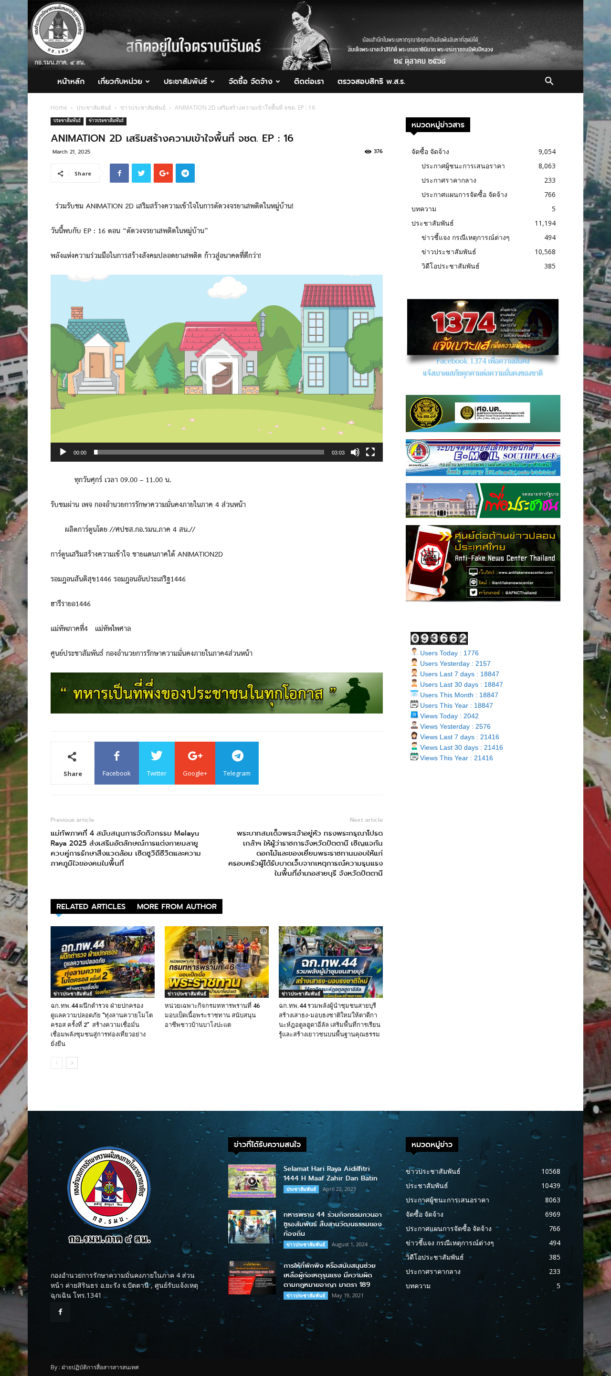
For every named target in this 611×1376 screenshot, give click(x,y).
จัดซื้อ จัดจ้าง (251, 81)
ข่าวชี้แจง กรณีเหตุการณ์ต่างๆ (465, 237)
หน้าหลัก (70, 81)
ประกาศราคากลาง (448, 180)
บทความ (423, 208)
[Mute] (355, 452)
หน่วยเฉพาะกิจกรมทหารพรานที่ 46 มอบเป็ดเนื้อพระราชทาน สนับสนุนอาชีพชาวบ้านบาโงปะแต (212, 1015)
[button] (548, 82)
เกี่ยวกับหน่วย (120, 81)
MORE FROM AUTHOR (177, 906)
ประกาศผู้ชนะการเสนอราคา (463, 165)
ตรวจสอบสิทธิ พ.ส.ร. (371, 81)
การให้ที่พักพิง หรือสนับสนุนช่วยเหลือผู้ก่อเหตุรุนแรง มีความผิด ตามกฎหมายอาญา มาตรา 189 (330, 1275)
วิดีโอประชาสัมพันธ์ (450, 265)
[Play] (63, 452)
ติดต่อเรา (309, 81)
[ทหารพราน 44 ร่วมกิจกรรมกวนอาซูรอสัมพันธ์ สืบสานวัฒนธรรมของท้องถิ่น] (252, 1226)
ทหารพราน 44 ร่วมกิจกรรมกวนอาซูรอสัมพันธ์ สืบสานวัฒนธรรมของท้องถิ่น (333, 1224)
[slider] (209, 452)
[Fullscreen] (370, 452)
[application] (217, 368)
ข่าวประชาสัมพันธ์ (143, 107)
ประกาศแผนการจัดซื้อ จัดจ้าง (464, 194)
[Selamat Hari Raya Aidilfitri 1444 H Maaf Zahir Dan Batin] (252, 1181)
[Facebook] (60, 1312)
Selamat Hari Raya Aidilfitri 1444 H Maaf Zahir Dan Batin (331, 1173)
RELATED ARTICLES (91, 906)
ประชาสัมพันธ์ (185, 81)
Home (59, 107)
